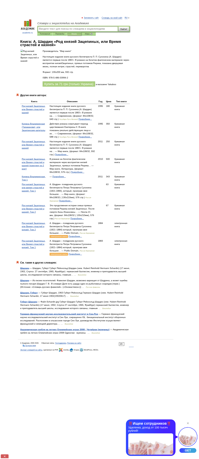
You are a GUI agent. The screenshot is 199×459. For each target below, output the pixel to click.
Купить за (68, 84)
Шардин (24, 268)
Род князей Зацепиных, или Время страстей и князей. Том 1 (34, 244)
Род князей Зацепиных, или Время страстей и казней (34, 109)
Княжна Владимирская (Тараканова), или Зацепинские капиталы (33, 127)
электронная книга (59, 236)
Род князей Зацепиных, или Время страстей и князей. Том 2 (34, 226)
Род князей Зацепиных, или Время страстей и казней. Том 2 (34, 208)
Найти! (123, 29)
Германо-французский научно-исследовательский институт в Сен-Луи (59, 314)
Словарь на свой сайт (112, 18)
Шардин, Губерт (29, 292)
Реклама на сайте (74, 343)
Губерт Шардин (28, 301)
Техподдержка (60, 343)
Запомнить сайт (91, 18)
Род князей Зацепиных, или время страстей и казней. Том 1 (34, 187)
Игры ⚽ (89, 34)
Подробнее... (85, 119)
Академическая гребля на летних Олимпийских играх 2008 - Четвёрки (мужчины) (64, 329)
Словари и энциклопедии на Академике (63, 23)
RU (126, 18)
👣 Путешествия (29, 345)
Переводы (59, 34)
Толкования (45, 34)
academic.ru (27, 33)
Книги (74, 34)
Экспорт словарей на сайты (31, 350)
